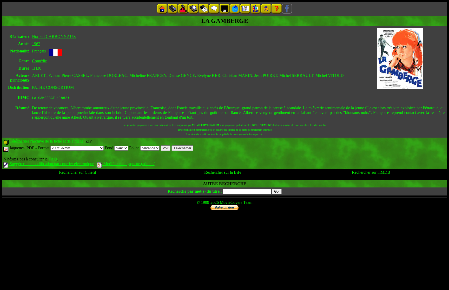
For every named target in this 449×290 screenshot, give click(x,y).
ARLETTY (41, 75)
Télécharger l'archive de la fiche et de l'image (46, 141)
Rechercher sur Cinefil (77, 172)
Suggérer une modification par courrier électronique (51, 163)
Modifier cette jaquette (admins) (128, 163)
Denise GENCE (181, 75)
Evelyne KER (208, 75)
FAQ (53, 159)
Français (39, 51)
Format (44, 148)
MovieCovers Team (236, 202)
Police (134, 148)
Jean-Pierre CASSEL (70, 75)
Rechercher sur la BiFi (222, 172)
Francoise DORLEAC (108, 75)
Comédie (39, 61)
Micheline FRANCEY (147, 75)
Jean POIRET (265, 75)
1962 (36, 44)
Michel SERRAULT (296, 75)
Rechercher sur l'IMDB (371, 172)
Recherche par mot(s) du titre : (195, 191)
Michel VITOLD (329, 75)
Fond (109, 148)
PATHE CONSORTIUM (53, 87)
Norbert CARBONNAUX (54, 36)
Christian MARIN (237, 75)
